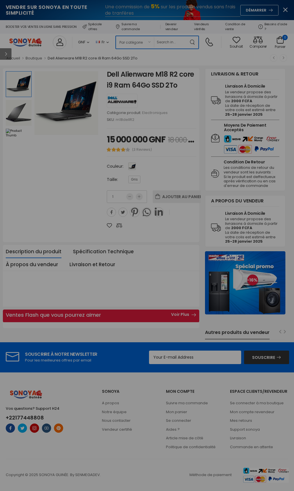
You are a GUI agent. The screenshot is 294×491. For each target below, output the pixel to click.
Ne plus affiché (69, 277)
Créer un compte (119, 259)
